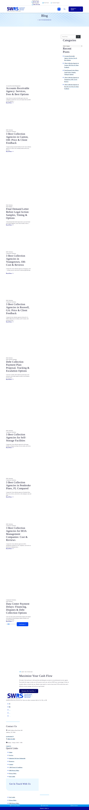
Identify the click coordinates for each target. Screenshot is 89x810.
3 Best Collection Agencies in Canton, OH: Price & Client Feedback (71, 65)
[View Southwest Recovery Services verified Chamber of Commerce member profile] (9, 721)
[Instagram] (9, 710)
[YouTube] (10, 716)
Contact (11, 764)
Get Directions (9, 736)
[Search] (78, 36)
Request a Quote (73, 9)
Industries (44, 10)
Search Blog (63, 33)
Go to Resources (45, 19)
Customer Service (45, 805)
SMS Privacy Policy (14, 770)
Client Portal (46, 2)
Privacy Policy (12, 773)
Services (35, 10)
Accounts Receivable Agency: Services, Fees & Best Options (70, 58)
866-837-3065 (36, 1)
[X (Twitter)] (9, 713)
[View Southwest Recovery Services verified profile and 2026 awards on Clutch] (16, 721)
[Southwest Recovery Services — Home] (15, 8)
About (26, 10)
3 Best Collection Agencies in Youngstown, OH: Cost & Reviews (71, 79)
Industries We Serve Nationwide (17, 758)
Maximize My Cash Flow (28, 691)
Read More (9, 102)
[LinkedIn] (9, 707)
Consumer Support (55, 2)
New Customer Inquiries (15, 805)
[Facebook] (9, 703)
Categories (65, 44)
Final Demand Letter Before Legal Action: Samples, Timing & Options (71, 72)
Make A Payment (75, 805)
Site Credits (12, 776)
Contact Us (8, 746)
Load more (22, 624)
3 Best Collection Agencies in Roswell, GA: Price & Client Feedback (71, 86)
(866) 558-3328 (36, 4)
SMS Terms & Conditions (15, 767)
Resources (54, 10)
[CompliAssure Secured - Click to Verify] (44, 794)
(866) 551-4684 (11, 739)
